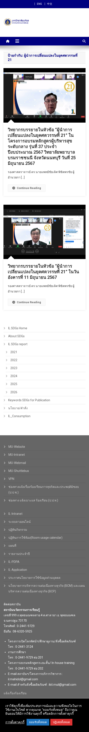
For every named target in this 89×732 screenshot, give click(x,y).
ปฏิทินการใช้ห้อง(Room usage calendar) (35, 537)
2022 (13, 360)
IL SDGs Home (17, 328)
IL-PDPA (13, 561)
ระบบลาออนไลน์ (19, 521)
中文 (49, 3)
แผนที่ (12, 545)
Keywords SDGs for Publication (29, 400)
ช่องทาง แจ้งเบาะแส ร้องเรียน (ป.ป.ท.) (33, 500)
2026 (13, 392)
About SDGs (16, 336)
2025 (13, 384)
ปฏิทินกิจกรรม (17, 529)
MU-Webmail (17, 463)
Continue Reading (29, 188)
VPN (11, 479)
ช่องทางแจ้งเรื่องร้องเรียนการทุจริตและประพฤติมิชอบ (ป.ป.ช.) (43, 489)
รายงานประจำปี (19, 554)
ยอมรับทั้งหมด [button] (38, 722)
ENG (39, 3)
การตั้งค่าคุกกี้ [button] (14, 722)
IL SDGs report (17, 344)
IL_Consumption (19, 416)
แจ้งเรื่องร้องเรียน (15, 693)
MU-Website (16, 446)
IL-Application (17, 569)
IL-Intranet (15, 513)
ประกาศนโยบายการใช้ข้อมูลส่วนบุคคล (34, 577)
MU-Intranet (16, 454)
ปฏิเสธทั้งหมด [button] (61, 722)
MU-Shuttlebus (18, 471)
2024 (13, 376)
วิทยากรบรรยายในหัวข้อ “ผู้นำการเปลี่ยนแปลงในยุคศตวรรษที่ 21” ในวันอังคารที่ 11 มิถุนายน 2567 (43, 272)
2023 (13, 368)
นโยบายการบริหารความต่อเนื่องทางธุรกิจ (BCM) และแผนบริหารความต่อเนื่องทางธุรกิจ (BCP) (46, 588)
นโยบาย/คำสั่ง (18, 408)
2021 (13, 352)
